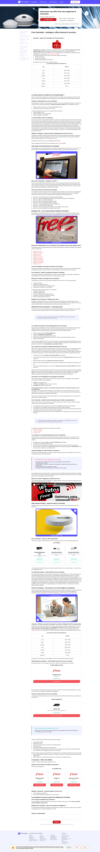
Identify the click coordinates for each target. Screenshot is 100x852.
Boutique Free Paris (37, 251)
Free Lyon (41, 835)
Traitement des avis (65, 839)
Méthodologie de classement (66, 838)
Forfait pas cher (31, 838)
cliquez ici (71, 824)
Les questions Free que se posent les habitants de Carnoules (24, 59)
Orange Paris (31, 837)
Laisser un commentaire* (38, 813)
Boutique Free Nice (37, 255)
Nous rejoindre (64, 843)
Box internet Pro (42, 840)
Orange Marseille (53, 837)
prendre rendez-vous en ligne (37, 630)
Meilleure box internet (53, 839)
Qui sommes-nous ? (65, 835)
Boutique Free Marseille (38, 252)
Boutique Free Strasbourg (38, 262)
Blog (62, 840)
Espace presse (64, 841)
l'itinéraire (53, 52)
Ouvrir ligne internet (43, 838)
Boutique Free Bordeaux (38, 261)
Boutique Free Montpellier (38, 259)
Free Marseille (52, 835)
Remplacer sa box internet (33, 840)
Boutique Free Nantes (37, 258)
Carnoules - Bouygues (37, 429)
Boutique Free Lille (37, 263)
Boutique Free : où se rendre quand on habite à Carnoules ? (24, 39)
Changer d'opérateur (53, 838)
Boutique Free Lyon (37, 254)
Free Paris (30, 835)
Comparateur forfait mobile (33, 839)
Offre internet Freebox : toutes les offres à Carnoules (24, 47)
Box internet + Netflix (43, 839)
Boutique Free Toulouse (38, 256)
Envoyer (56, 822)
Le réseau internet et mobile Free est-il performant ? (24, 32)
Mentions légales (64, 837)
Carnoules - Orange (37, 431)
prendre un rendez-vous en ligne (52, 54)
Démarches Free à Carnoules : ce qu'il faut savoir (24, 43)
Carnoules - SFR (36, 432)
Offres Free (49, 19)
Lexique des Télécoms (65, 842)
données (59, 143)
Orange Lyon (42, 837)
